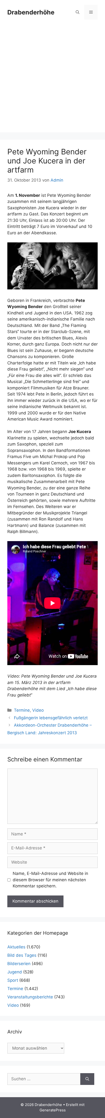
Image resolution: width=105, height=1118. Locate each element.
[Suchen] (87, 1079)
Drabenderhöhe (30, 12)
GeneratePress (53, 1110)
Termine (22, 710)
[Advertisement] (52, 79)
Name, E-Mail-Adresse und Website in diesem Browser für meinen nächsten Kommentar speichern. (50, 879)
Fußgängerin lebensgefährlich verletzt (51, 717)
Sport (12, 980)
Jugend (14, 971)
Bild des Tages (21, 955)
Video (38, 710)
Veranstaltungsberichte (30, 996)
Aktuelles (16, 946)
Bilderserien (19, 963)
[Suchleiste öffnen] (77, 12)
